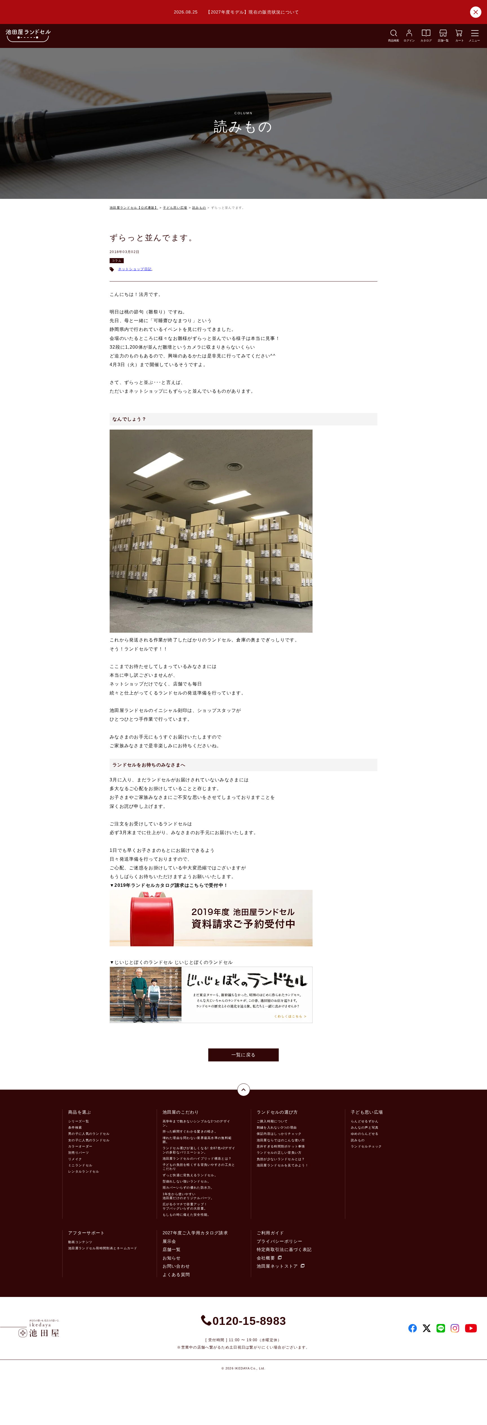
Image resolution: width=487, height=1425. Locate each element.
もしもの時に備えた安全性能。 (187, 1214)
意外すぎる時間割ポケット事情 (281, 1146)
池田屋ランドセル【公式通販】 (134, 207)
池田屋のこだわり (181, 1112)
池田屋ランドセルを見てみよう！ (283, 1165)
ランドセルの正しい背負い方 (279, 1152)
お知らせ (172, 1257)
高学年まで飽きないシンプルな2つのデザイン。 (197, 1123)
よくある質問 (176, 1274)
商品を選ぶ (79, 1112)
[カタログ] (426, 34)
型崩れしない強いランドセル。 (187, 1181)
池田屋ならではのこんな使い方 (281, 1140)
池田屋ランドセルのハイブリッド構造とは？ (197, 1158)
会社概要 (266, 1257)
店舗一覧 (172, 1249)
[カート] (458, 34)
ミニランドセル (80, 1165)
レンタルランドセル (83, 1171)
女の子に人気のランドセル (89, 1140)
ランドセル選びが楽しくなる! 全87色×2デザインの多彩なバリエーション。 (199, 1150)
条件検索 (75, 1127)
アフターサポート (86, 1232)
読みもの (199, 207)
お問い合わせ (176, 1266)
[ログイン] (409, 34)
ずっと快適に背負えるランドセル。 (190, 1175)
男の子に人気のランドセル (89, 1133)
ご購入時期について (272, 1121)
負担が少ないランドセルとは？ (281, 1159)
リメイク (75, 1159)
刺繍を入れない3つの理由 (277, 1127)
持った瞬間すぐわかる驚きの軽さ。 (190, 1131)
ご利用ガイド (270, 1232)
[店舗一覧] (443, 34)
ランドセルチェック (366, 1146)
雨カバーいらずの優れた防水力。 (188, 1187)
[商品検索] (393, 34)
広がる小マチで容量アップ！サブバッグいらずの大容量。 (185, 1206)
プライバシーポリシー (280, 1241)
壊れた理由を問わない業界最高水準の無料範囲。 (197, 1139)
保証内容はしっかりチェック (279, 1133)
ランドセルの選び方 (277, 1112)
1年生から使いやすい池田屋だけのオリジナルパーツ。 (188, 1196)
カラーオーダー (80, 1146)
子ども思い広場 (175, 207)
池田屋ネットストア (277, 1266)
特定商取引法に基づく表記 (284, 1249)
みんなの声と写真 (364, 1127)
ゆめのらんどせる (364, 1133)
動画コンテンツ (80, 1242)
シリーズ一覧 (78, 1121)
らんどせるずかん (364, 1121)
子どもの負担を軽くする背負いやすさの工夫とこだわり (199, 1166)
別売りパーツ (78, 1152)
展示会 (169, 1241)
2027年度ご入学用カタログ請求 (195, 1232)
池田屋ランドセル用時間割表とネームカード (103, 1248)
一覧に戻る (243, 1054)
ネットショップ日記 (135, 269)
